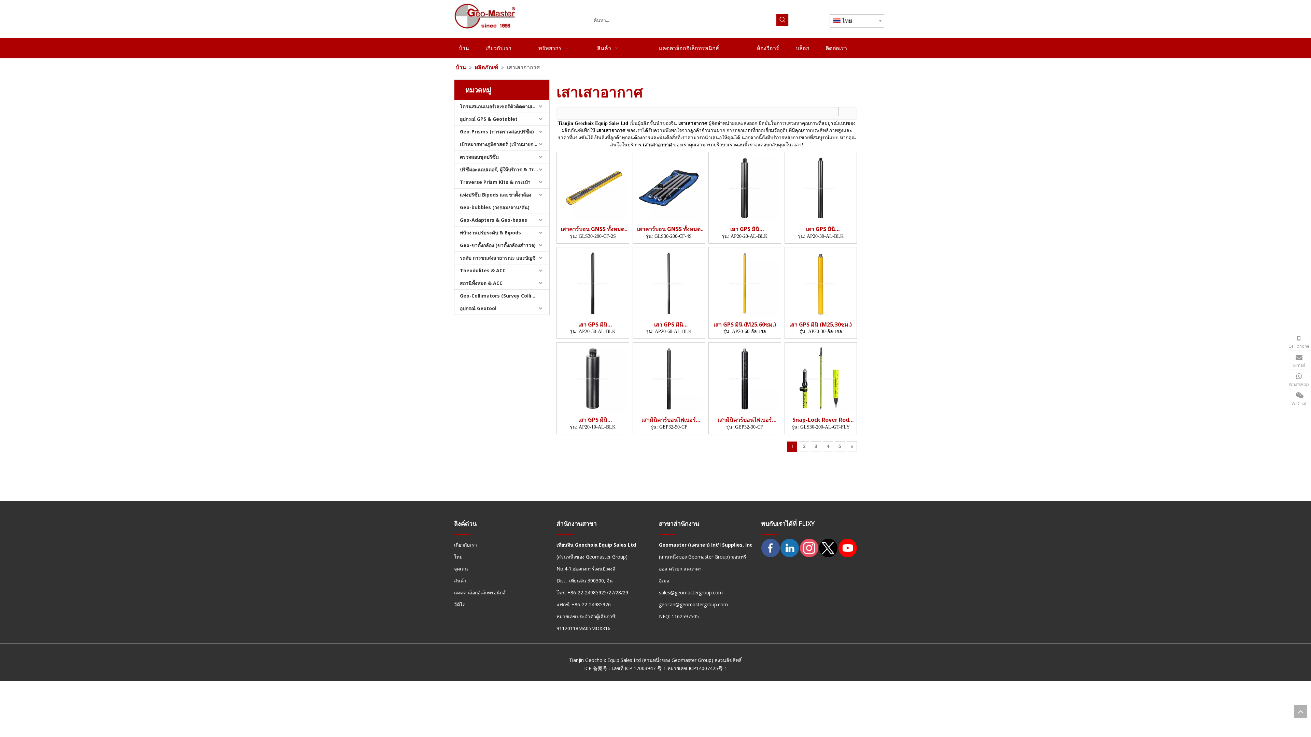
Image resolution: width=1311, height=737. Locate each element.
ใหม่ (458, 556)
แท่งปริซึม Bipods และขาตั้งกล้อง (495, 194)
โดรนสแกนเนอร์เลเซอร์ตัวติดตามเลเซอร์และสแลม (504, 106)
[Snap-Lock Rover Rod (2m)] (821, 378)
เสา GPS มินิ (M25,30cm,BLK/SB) (821, 229)
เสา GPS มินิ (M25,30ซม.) (820, 324)
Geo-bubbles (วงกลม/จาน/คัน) (495, 207)
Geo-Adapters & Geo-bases (493, 220)
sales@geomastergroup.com (691, 592)
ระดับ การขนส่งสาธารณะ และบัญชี (498, 258)
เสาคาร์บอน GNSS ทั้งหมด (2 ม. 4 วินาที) (669, 229)
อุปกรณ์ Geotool (478, 308)
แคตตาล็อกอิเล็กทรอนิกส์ (480, 592)
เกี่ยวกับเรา (465, 544)
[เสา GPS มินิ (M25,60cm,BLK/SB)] (669, 283)
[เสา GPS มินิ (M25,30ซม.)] (821, 283)
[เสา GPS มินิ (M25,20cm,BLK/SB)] (744, 187)
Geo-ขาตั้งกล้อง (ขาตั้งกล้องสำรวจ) (498, 245)
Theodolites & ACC (483, 270)
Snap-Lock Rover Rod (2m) (820, 419)
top (1300, 711)
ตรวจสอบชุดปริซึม (479, 157)
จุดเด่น (461, 568)
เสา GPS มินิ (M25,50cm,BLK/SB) (593, 324)
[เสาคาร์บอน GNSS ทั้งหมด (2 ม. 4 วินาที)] (669, 187)
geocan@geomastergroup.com (693, 604)
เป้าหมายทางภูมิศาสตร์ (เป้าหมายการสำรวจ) (504, 144)
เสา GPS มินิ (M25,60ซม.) (745, 324)
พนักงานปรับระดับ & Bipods (490, 232)
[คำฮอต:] (782, 20)
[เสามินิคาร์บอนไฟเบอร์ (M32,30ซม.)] (744, 378)
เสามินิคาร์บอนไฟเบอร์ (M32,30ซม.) (745, 419)
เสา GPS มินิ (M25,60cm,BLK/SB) (669, 324)
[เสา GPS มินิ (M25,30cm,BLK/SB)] (821, 187)
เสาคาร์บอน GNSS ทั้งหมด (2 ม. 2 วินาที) (592, 229)
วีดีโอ (459, 604)
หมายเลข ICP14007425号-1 (697, 668)
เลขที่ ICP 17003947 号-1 (639, 668)
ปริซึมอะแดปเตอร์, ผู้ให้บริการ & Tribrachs (504, 169)
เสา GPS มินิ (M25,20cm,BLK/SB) (745, 229)
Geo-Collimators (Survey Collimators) (504, 295)
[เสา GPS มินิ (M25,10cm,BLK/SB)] (593, 378)
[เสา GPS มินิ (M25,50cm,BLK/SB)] (593, 283)
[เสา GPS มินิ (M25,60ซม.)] (744, 283)
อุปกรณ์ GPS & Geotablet (489, 119)
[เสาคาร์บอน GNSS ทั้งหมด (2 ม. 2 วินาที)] (593, 187)
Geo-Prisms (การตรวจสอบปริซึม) (497, 131)
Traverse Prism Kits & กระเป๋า (495, 182)
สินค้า (460, 580)
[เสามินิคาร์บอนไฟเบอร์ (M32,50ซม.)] (669, 378)
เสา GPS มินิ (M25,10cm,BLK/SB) (593, 419)
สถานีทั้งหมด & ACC (481, 283)
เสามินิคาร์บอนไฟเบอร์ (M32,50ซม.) (669, 419)
